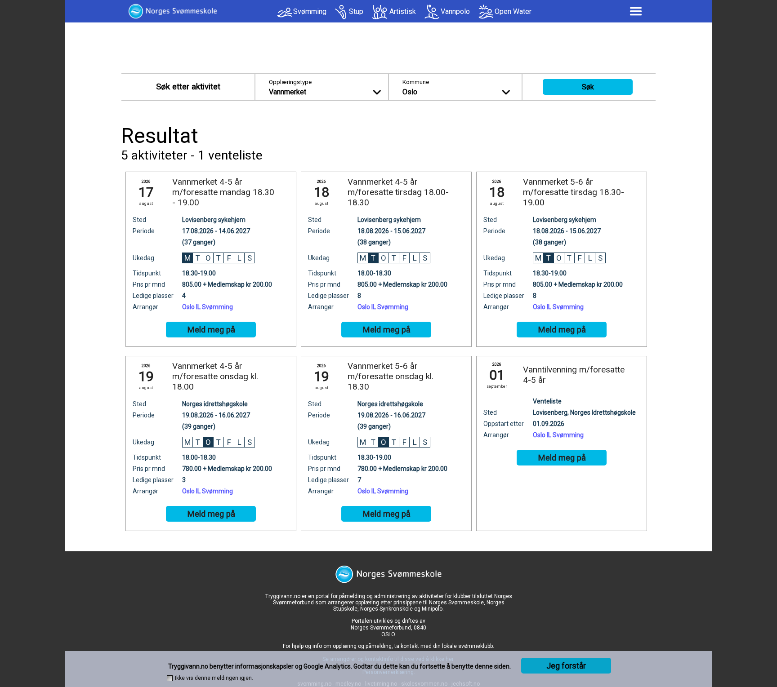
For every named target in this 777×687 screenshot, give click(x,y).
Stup (356, 11)
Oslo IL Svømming (207, 306)
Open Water (513, 11)
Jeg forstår (566, 665)
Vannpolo (455, 11)
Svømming (309, 11)
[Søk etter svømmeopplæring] (284, 14)
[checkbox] (169, 678)
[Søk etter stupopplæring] (341, 11)
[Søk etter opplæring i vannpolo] (431, 11)
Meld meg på (211, 330)
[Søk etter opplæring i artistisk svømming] (380, 11)
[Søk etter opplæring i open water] (485, 11)
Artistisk (402, 11)
